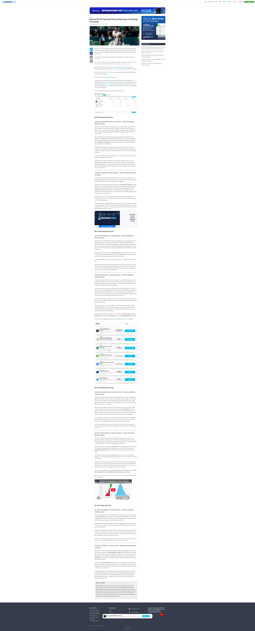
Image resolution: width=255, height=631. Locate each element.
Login (251, 1)
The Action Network (94, 620)
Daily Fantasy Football (94, 610)
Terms (101, 625)
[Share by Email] (91, 57)
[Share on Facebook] (91, 53)
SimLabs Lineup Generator (108, 72)
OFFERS (241, 1)
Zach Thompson (94, 24)
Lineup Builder (117, 68)
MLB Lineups (92, 619)
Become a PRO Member (107, 226)
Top (127, 628)
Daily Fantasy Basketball (95, 614)
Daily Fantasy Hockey (94, 617)
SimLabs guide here (112, 77)
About (110, 610)
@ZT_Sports (99, 24)
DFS (116, 48)
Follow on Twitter (136, 609)
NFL (91, 17)
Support (111, 612)
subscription (109, 82)
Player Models (100, 48)
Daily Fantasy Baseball (94, 612)
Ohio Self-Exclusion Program (154, 611)
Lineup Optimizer (128, 67)
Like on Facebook (135, 612)
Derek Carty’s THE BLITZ (108, 84)
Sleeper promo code (125, 319)
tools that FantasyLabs (110, 67)
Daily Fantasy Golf (93, 615)
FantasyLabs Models (121, 82)
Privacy (103, 625)
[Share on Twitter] (91, 49)
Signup (246, 1)
